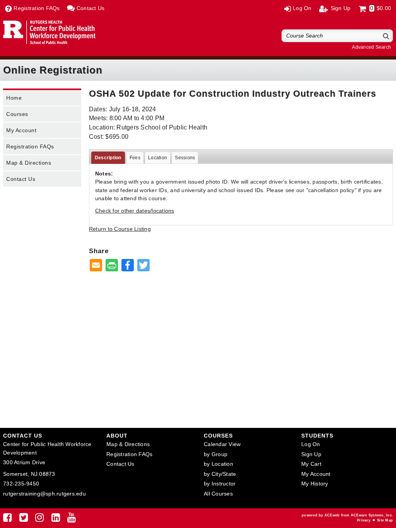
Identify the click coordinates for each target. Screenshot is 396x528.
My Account (21, 130)
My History (314, 483)
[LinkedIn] (55, 519)
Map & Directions (28, 163)
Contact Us (20, 179)
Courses (17, 114)
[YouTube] (71, 519)
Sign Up (311, 454)
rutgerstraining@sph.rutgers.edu (44, 494)
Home (14, 98)
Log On (310, 444)
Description (108, 157)
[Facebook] (7, 519)
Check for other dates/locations (134, 211)
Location (157, 157)
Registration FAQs (30, 146)
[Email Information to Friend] (96, 266)
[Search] (386, 35)
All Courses (218, 494)
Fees (135, 157)
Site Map (385, 520)
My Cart (311, 464)
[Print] (112, 266)
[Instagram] (39, 519)
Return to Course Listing (120, 229)
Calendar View (222, 444)
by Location (218, 464)
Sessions (185, 157)
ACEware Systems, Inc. (372, 515)
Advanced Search (371, 47)
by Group (215, 454)
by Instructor (220, 483)
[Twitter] (23, 519)
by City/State (220, 474)
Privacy (363, 520)
